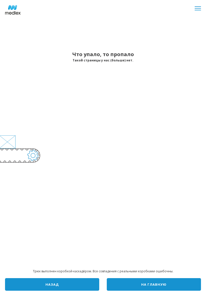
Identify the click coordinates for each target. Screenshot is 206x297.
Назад (52, 284)
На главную (154, 284)
